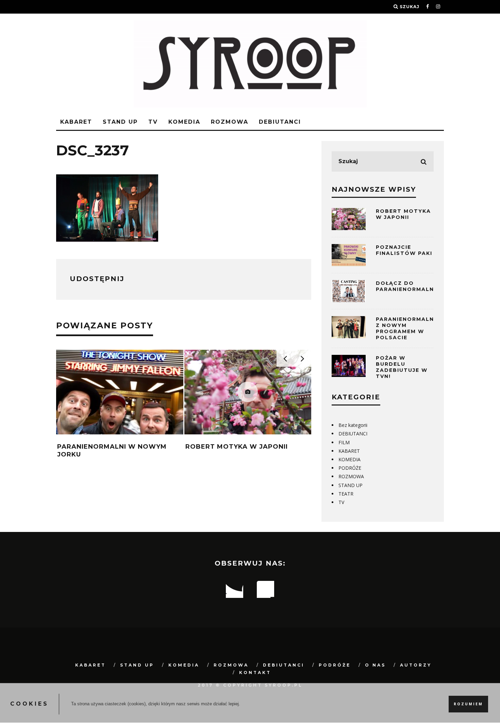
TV (153, 122)
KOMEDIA (184, 122)
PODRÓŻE (349, 468)
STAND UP (120, 122)
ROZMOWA (229, 122)
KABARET (76, 122)
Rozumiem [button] (468, 704)
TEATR (345, 493)
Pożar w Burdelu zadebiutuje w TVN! (402, 367)
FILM (344, 442)
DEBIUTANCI (280, 122)
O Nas (375, 665)
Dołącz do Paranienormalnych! (412, 286)
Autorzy (416, 665)
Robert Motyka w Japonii (236, 446)
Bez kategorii (352, 425)
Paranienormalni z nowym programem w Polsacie (406, 328)
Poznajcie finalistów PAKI (404, 250)
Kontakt (255, 672)
